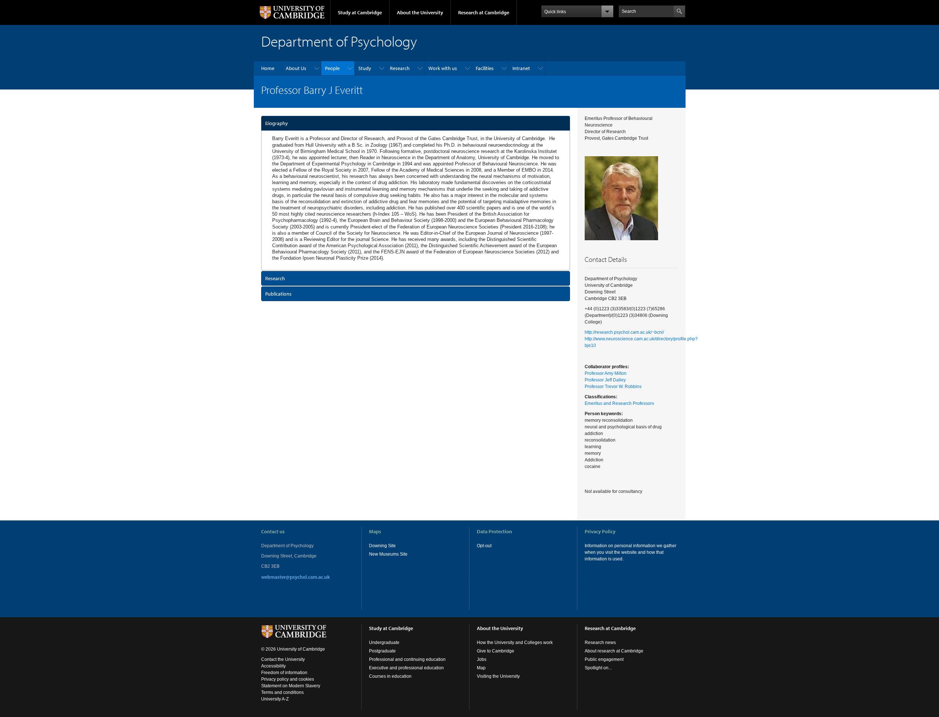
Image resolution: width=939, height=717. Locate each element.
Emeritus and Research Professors (619, 403)
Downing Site (382, 545)
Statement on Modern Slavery (290, 685)
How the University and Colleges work (515, 642)
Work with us (442, 68)
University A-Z (275, 699)
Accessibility (273, 666)
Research (400, 68)
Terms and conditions (282, 692)
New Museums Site (388, 554)
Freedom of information (284, 672)
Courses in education (390, 676)
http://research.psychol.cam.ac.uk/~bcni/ (624, 332)
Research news (600, 642)
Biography (276, 123)
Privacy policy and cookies (287, 679)
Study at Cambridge (360, 12)
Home (267, 68)
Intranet (521, 68)
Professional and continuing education (407, 659)
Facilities (485, 68)
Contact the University (283, 659)
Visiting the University (498, 676)
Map (481, 667)
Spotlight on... (598, 667)
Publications (278, 293)
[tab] (415, 123)
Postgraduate (382, 651)
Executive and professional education (406, 667)
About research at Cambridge (614, 651)
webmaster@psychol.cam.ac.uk (295, 577)
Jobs (481, 659)
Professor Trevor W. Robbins (613, 386)
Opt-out (484, 545)
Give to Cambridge (495, 651)
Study (364, 68)
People (332, 68)
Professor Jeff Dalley (605, 380)
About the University (420, 12)
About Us (296, 68)
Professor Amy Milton (605, 373)
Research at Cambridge (483, 12)
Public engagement (604, 659)
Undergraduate (384, 642)
